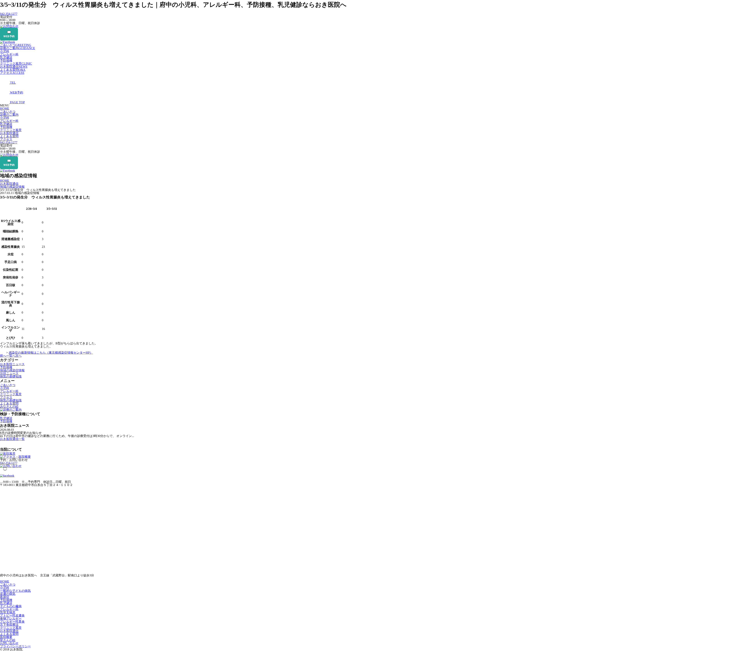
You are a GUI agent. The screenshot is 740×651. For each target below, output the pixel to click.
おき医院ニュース (12, 364)
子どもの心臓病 (11, 606)
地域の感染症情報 (12, 370)
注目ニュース (9, 373)
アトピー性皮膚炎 (12, 615)
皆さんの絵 (7, 640)
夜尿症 (4, 597)
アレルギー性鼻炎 (12, 621)
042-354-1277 (8, 13)
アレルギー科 (9, 54)
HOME (4, 108)
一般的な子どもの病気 (15, 590)
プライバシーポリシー (15, 646)
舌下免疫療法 (9, 624)
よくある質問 (12, 69)
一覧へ (10, 355)
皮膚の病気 (7, 593)
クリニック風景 (16, 63)
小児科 (4, 51)
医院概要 (6, 637)
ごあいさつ (15, 45)
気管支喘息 (7, 612)
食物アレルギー (11, 618)
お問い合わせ (9, 643)
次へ (18, 355)
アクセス (12, 72)
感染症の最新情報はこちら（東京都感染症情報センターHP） (51, 352)
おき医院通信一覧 (12, 439)
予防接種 (6, 60)
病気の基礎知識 (11, 376)
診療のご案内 (17, 48)
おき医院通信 (13, 66)
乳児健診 (6, 57)
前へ (3, 355)
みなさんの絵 (9, 406)
